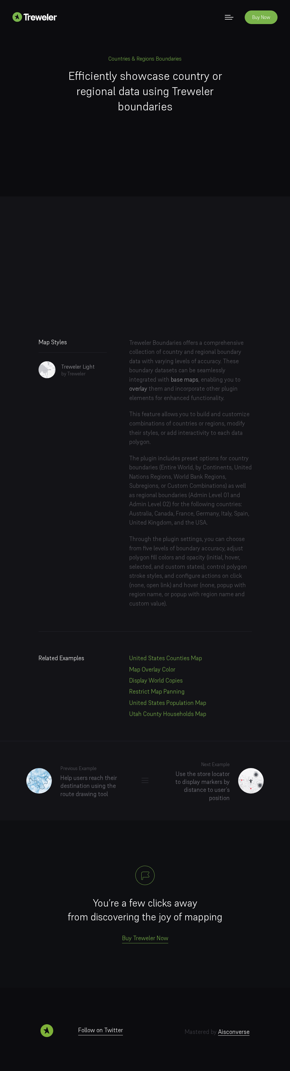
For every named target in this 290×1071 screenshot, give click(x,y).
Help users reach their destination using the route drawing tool (88, 786)
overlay (138, 388)
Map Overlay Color (152, 669)
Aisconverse (234, 1032)
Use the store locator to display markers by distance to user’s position (202, 786)
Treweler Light (78, 366)
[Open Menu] (229, 17)
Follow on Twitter (100, 1030)
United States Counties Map (165, 658)
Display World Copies (156, 680)
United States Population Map (167, 703)
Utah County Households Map (167, 714)
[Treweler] (36, 16)
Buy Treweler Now (145, 938)
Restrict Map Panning (157, 691)
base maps (184, 379)
